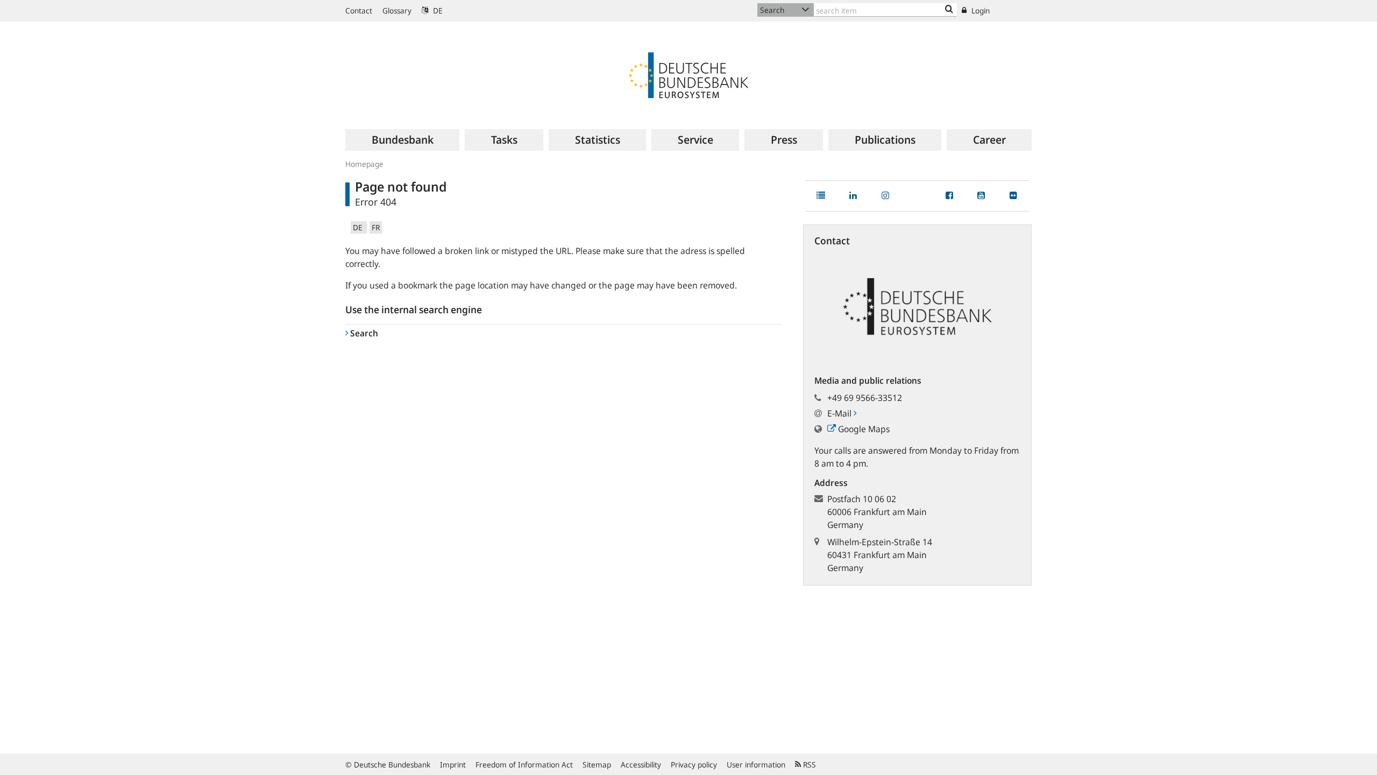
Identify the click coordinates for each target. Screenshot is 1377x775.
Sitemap (597, 764)
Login (979, 10)
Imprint (453, 764)
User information (756, 764)
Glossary (396, 10)
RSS (808, 764)
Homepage (364, 164)
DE (437, 10)
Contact (358, 10)
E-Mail (840, 413)
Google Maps (863, 429)
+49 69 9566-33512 (864, 398)
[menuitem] (402, 140)
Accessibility (641, 764)
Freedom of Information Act (524, 764)
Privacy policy (694, 764)
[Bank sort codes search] (949, 9)
